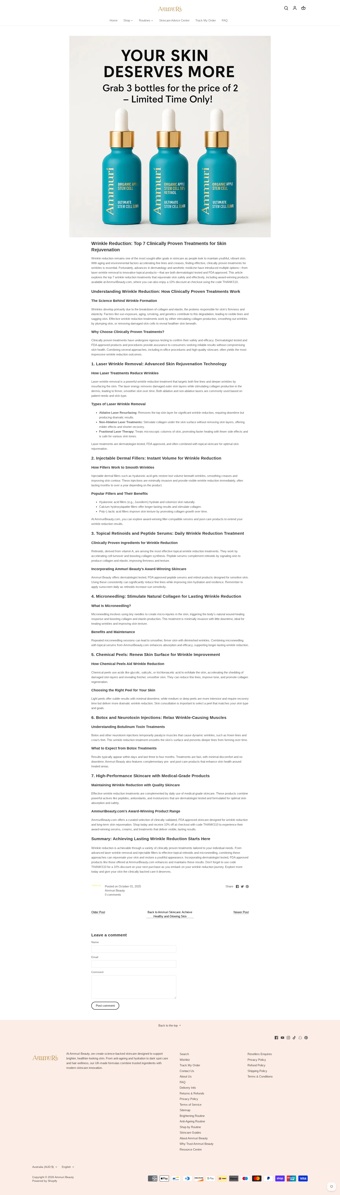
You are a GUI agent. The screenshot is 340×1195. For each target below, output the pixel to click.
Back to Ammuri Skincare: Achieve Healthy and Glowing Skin (170, 914)
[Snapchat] (300, 1037)
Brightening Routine (192, 1115)
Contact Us (187, 1071)
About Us (186, 1076)
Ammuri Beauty (64, 1177)
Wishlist (185, 1059)
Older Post (98, 912)
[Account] (294, 7)
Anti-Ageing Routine (192, 1121)
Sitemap (185, 1110)
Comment (97, 972)
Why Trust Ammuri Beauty (196, 1143)
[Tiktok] (294, 1037)
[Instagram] (288, 1037)
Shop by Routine (190, 1127)
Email (94, 957)
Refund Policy (256, 1065)
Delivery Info (188, 1087)
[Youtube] (282, 1037)
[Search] (286, 7)
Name (95, 942)
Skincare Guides (190, 1132)
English (66, 1166)
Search (184, 1054)
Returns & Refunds (192, 1093)
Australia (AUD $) (43, 1166)
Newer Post (241, 912)
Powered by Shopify (44, 1180)
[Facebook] (276, 1037)
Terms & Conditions (260, 1076)
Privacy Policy (189, 1099)
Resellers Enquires (260, 1054)
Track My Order (190, 1065)
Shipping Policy (257, 1071)
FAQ (183, 1082)
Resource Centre (191, 1149)
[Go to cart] (303, 7)
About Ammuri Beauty (194, 1138)
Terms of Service (190, 1104)
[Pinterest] (306, 1037)
